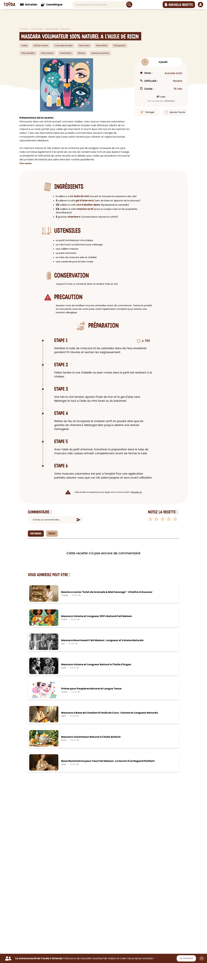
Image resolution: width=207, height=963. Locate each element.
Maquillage (52, 28)
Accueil (23, 28)
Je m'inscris (186, 958)
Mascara (65, 28)
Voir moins (25, 163)
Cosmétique (37, 28)
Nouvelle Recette (181, 4)
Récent (51, 534)
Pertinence (36, 534)
